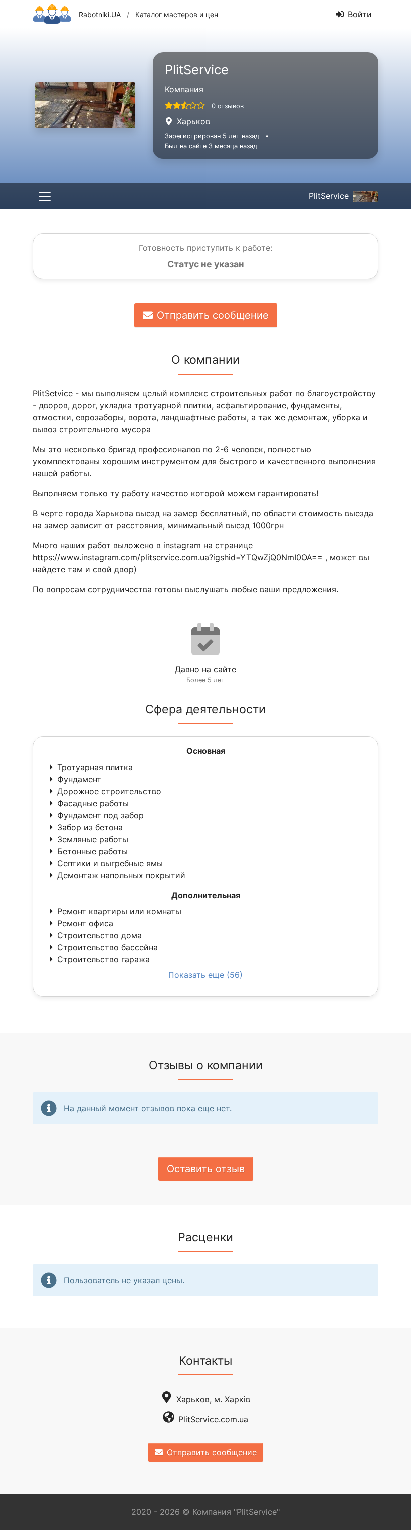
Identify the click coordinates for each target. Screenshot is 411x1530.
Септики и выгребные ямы (110, 863)
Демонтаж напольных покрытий (121, 875)
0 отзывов (228, 106)
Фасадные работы (93, 803)
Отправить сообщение (213, 315)
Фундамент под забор (100, 815)
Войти (360, 14)
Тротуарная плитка (95, 767)
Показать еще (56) (205, 975)
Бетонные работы (92, 851)
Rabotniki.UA (100, 14)
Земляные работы (92, 839)
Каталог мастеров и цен (176, 14)
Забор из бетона (90, 827)
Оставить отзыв (206, 1169)
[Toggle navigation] (44, 196)
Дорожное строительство (109, 791)
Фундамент (79, 779)
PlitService (329, 196)
